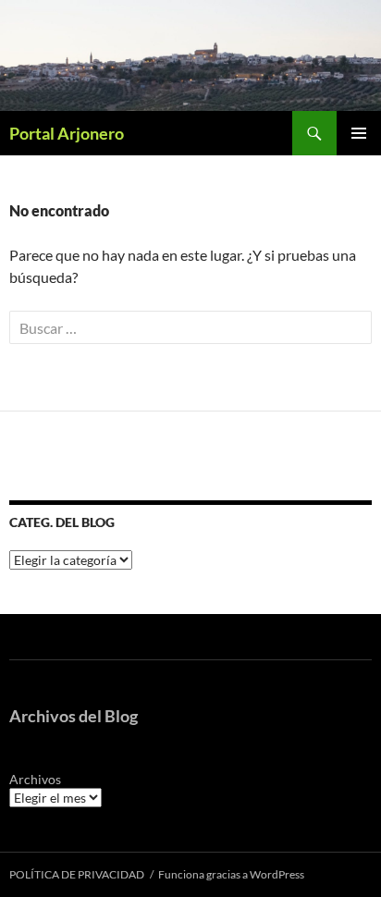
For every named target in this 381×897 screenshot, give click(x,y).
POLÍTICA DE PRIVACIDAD (76, 874)
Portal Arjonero (66, 133)
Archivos (35, 779)
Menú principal (359, 133)
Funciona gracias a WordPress (231, 874)
